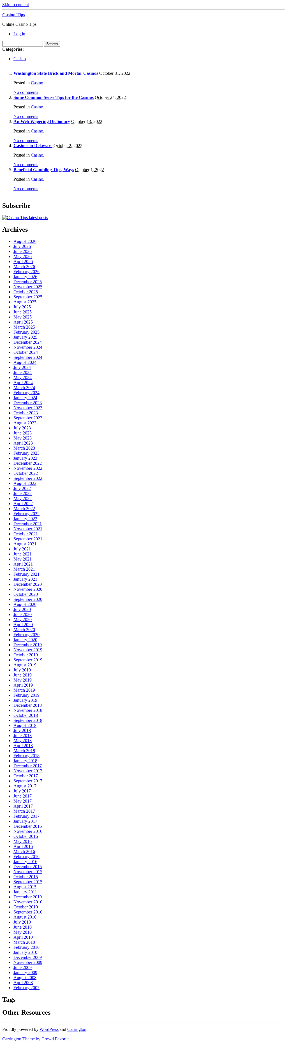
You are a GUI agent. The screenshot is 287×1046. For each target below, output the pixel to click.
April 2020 (23, 624)
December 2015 (27, 866)
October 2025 (25, 291)
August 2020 (24, 604)
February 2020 (26, 634)
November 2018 (27, 710)
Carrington (76, 1029)
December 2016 (27, 826)
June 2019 (22, 675)
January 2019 (25, 700)
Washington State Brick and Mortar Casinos (55, 73)
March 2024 (24, 387)
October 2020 (25, 594)
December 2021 (27, 523)
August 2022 (24, 483)
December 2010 (27, 896)
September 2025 (27, 296)
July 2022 (22, 488)
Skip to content (15, 4)
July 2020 (22, 609)
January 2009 (25, 972)
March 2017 (24, 811)
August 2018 (24, 725)
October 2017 (25, 775)
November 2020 (27, 589)
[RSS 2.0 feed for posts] (25, 217)
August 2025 (24, 301)
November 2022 (27, 468)
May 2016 (22, 841)
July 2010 (22, 922)
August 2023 (24, 422)
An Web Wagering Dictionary (41, 121)
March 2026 (24, 266)
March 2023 (24, 448)
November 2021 (27, 528)
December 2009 (27, 957)
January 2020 (25, 639)
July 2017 (22, 791)
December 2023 (27, 402)
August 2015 (24, 886)
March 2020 (24, 629)
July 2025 (22, 306)
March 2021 (24, 569)
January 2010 (25, 952)
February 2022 (26, 513)
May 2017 (22, 801)
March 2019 (24, 690)
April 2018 (23, 745)
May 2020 (22, 619)
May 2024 (22, 377)
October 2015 (25, 876)
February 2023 (26, 453)
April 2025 (23, 322)
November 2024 (27, 347)
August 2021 (24, 543)
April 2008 (23, 982)
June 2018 (22, 735)
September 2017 (27, 780)
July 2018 (22, 730)
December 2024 (27, 342)
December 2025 (27, 281)
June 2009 (22, 967)
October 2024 (25, 352)
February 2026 (26, 271)
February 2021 (26, 574)
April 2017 (23, 806)
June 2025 (22, 312)
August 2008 (24, 977)
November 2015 (27, 871)
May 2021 (22, 559)
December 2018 (27, 705)
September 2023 (27, 417)
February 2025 (26, 332)
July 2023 (22, 428)
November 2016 (27, 831)
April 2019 (23, 685)
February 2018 (26, 755)
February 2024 (26, 392)
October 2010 (25, 907)
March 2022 (24, 508)
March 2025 (24, 327)
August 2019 (24, 665)
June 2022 (22, 493)
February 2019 (26, 695)
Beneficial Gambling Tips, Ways (43, 169)
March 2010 (24, 942)
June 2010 (22, 927)
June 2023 (22, 433)
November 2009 (27, 962)
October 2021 (25, 533)
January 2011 (25, 891)
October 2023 (25, 412)
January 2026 (25, 276)
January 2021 (25, 579)
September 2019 (27, 659)
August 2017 (24, 786)
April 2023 (23, 443)
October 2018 (25, 715)
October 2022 (25, 473)
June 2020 (22, 614)
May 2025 (22, 317)
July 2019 (22, 670)
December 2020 (27, 584)
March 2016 (24, 851)
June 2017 (22, 796)
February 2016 (26, 856)
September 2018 (27, 720)
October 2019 (25, 654)
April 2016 (23, 846)
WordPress (49, 1029)
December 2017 (27, 765)
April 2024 (23, 382)
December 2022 (27, 463)
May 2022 (22, 498)
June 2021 (22, 554)
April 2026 (23, 261)
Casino (19, 58)
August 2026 (24, 241)
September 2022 (27, 478)
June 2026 (22, 251)
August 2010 (24, 917)
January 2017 (25, 821)
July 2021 (22, 549)
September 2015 (27, 881)
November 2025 (27, 286)
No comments (25, 92)
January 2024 (25, 397)
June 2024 (22, 372)
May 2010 (22, 932)
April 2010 (23, 937)
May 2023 (22, 438)
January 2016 (25, 861)
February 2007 (26, 987)
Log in (19, 33)
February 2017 (26, 816)
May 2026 (22, 256)
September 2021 (27, 538)
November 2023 (27, 407)
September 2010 (27, 912)
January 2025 (25, 337)
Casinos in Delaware (32, 145)
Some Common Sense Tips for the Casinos (53, 97)
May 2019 (22, 680)
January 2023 (25, 458)
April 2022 (23, 503)
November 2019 (27, 649)
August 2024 (24, 362)
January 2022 (25, 518)
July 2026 (22, 246)
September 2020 (27, 599)
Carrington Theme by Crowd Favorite (36, 1038)
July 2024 (22, 367)
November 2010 (27, 901)
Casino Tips (13, 14)
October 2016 (25, 836)
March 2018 (24, 750)
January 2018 (25, 760)
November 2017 (27, 770)
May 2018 (22, 740)
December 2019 (27, 644)
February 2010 (26, 947)
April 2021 (23, 564)
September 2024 (27, 357)
